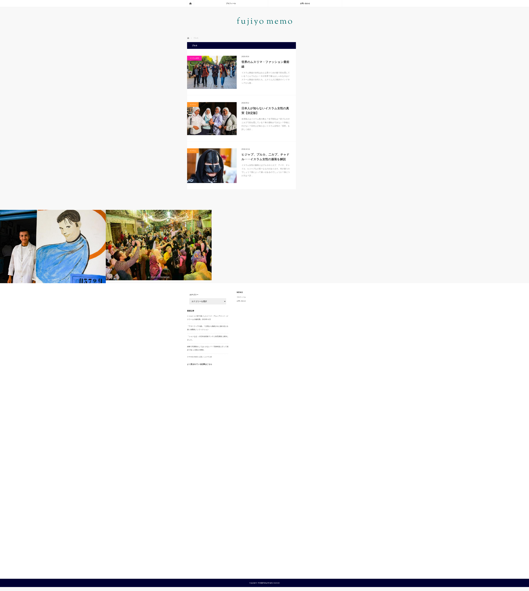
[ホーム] (190, 3)
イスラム (193, 104)
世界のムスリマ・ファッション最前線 (265, 64)
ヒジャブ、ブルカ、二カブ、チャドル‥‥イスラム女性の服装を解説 (265, 157)
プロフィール (231, 3)
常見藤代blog (262, 583)
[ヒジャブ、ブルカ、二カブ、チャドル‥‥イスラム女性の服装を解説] (212, 165)
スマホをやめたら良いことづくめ (199, 357)
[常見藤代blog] (264, 27)
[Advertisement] (207, 469)
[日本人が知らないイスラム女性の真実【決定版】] (212, 118)
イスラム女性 (194, 58)
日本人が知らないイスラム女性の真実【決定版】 (265, 110)
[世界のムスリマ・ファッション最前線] (212, 72)
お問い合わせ (305, 3)
